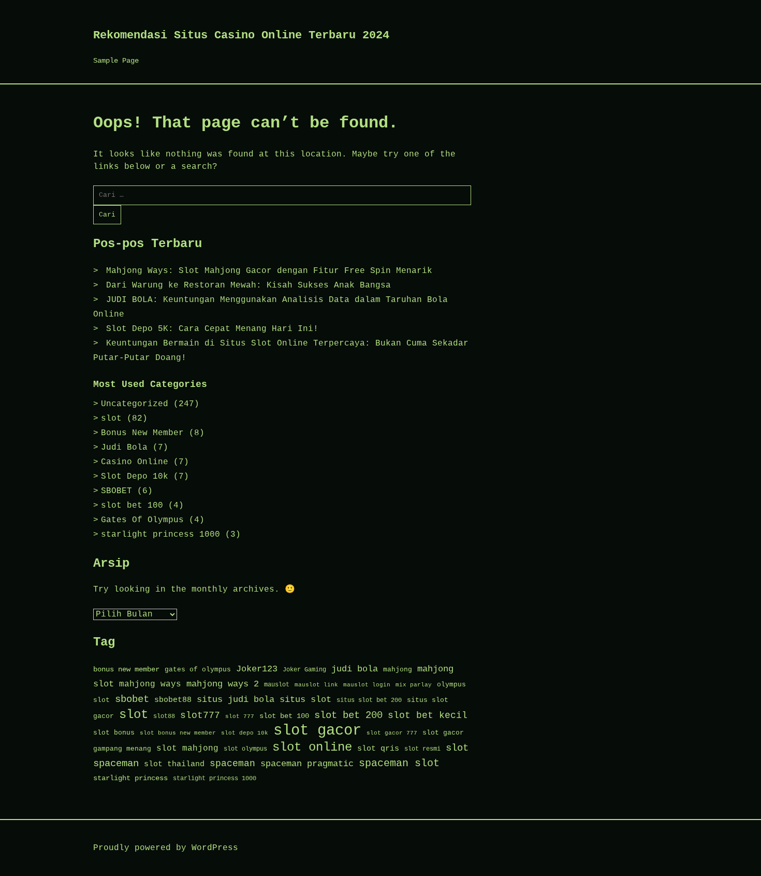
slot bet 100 (132, 505)
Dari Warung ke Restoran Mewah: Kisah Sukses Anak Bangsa (248, 285)
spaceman (232, 763)
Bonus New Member (142, 433)
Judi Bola (124, 447)
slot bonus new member (178, 733)
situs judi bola (235, 700)
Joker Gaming (304, 669)
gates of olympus (198, 669)
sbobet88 (173, 700)
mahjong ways (150, 684)
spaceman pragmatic (307, 764)
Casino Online (134, 462)
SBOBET (116, 491)
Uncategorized (134, 404)
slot (111, 418)
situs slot (305, 700)
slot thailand (174, 764)
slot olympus (245, 749)
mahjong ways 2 (222, 684)
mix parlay (414, 685)
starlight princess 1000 (160, 534)
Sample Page (116, 60)
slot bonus (114, 733)
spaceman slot (399, 763)
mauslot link (316, 685)
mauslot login (366, 685)
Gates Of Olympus (142, 520)
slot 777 (239, 716)
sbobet (132, 699)
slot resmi (422, 749)
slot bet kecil (427, 715)
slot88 (164, 716)
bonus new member (126, 669)
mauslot (276, 684)
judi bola (354, 669)
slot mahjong (187, 748)
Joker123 (256, 669)
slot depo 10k (244, 733)
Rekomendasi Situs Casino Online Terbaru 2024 (241, 35)
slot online (312, 747)
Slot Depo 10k (134, 476)
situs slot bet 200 (369, 700)
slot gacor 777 (392, 733)
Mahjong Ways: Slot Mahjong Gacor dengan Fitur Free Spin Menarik (269, 271)
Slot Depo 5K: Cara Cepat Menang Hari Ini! (212, 329)
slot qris (378, 748)
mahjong (397, 669)
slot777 (200, 715)
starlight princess (130, 778)
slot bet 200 (348, 715)
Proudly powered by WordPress (165, 848)
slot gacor (317, 730)
